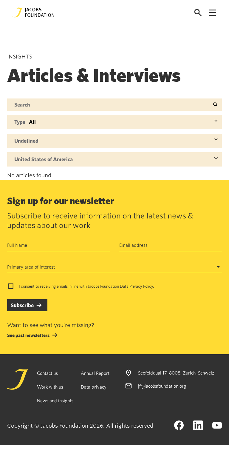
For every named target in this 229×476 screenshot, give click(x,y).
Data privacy (93, 386)
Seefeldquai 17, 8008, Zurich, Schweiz (176, 372)
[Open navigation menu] (212, 13)
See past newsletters (28, 335)
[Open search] (198, 12)
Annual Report (95, 373)
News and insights (55, 400)
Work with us (50, 386)
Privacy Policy (141, 286)
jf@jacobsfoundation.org (162, 386)
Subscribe (22, 305)
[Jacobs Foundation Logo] (33, 12)
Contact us (47, 373)
